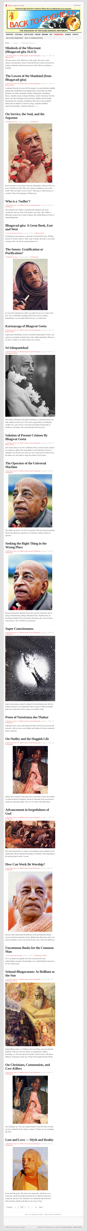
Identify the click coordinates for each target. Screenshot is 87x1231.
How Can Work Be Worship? (25, 864)
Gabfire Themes (78, 1227)
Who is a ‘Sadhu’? (17, 201)
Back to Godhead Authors (34, 38)
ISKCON (37, 34)
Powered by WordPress (67, 1227)
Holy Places (29, 34)
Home (7, 43)
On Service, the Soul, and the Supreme (24, 116)
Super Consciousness (19, 629)
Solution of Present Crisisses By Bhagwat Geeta (26, 437)
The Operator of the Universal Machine (25, 465)
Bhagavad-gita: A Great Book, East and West (29, 227)
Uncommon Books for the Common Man (29, 949)
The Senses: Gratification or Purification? (24, 251)
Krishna (45, 34)
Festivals (19, 34)
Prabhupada (58, 34)
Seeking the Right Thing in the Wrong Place (25, 545)
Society (75, 34)
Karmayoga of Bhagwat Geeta (25, 326)
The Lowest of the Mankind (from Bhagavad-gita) (28, 77)
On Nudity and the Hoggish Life (27, 739)
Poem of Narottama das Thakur (26, 717)
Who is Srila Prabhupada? (14, 38)
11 (36, 1207)
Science (68, 34)
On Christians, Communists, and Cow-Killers (27, 1066)
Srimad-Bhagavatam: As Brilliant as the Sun (30, 973)
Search (78, 5)
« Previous (9, 1207)
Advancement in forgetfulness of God (27, 811)
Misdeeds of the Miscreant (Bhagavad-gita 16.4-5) (23, 50)
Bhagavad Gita (9, 57)
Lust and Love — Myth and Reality (29, 1140)
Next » (41, 1207)
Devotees (9, 34)
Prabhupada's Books (11, 353)
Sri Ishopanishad (16, 348)
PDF (51, 34)
